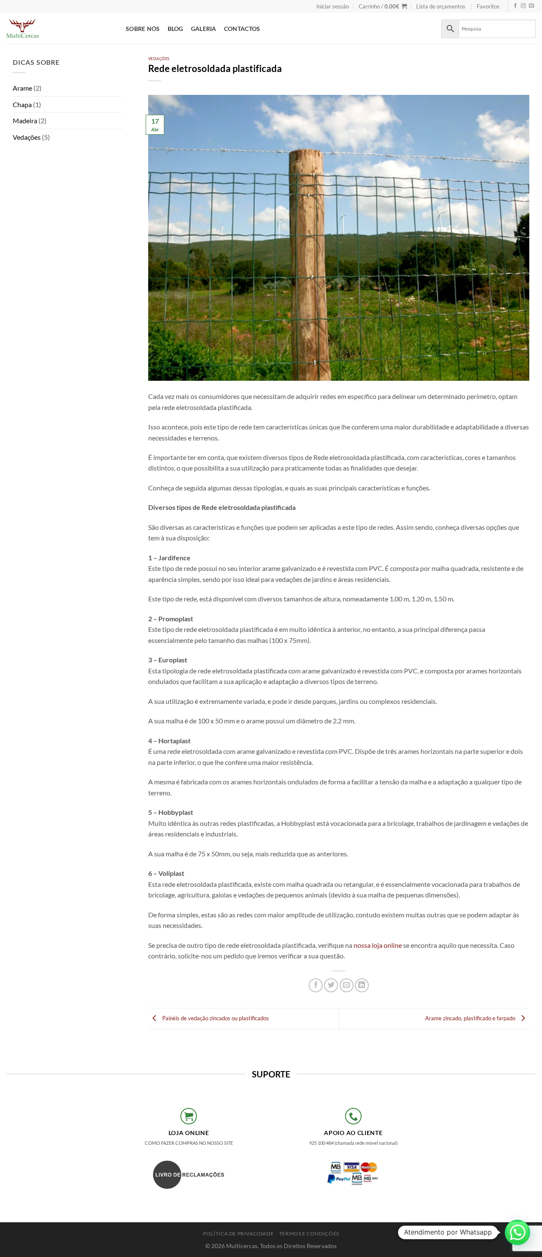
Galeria (203, 28)
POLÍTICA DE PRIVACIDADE (238, 1233)
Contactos (242, 28)
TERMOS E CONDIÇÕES (309, 1233)
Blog (175, 28)
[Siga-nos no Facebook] (515, 6)
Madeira (25, 120)
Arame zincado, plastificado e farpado (471, 1017)
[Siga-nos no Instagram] (523, 6)
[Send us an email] (531, 6)
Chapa (22, 104)
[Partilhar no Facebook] (316, 985)
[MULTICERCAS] (59, 28)
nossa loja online (378, 945)
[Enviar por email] (347, 985)
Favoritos (488, 6)
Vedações (27, 137)
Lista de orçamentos (440, 6)
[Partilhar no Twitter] (331, 985)
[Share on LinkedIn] (362, 985)
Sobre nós (143, 28)
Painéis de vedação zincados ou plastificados (215, 1017)
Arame (22, 88)
